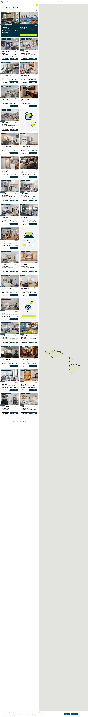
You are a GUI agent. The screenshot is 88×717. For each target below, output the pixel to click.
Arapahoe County (19, 421)
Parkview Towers (5, 100)
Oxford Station (4, 384)
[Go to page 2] (23, 419)
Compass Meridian (24, 195)
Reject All (67, 714)
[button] (71, 373)
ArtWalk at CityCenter (24, 408)
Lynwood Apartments (5, 195)
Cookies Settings (59, 714)
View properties (29, 316)
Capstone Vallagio (24, 337)
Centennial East (4, 53)
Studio (24, 245)
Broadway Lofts (23, 384)
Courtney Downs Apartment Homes (27, 360)
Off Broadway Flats (24, 100)
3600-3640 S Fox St (5, 408)
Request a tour (5, 58)
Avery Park (3, 313)
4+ (34, 245)
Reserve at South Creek (6, 337)
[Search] (37, 5)
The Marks (3, 242)
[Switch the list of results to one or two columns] (39, 360)
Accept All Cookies (75, 714)
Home (13, 421)
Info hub (83, 1)
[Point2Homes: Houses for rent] (6, 2)
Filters (15, 7)
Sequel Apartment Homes (25, 53)
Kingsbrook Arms (5, 266)
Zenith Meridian (4, 27)
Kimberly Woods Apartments (7, 360)
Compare (36, 25)
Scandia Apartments (24, 266)
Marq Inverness (4, 124)
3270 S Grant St (4, 171)
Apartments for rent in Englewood (75, 1)
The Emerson (23, 171)
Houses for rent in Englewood (63, 1)
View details (14, 58)
